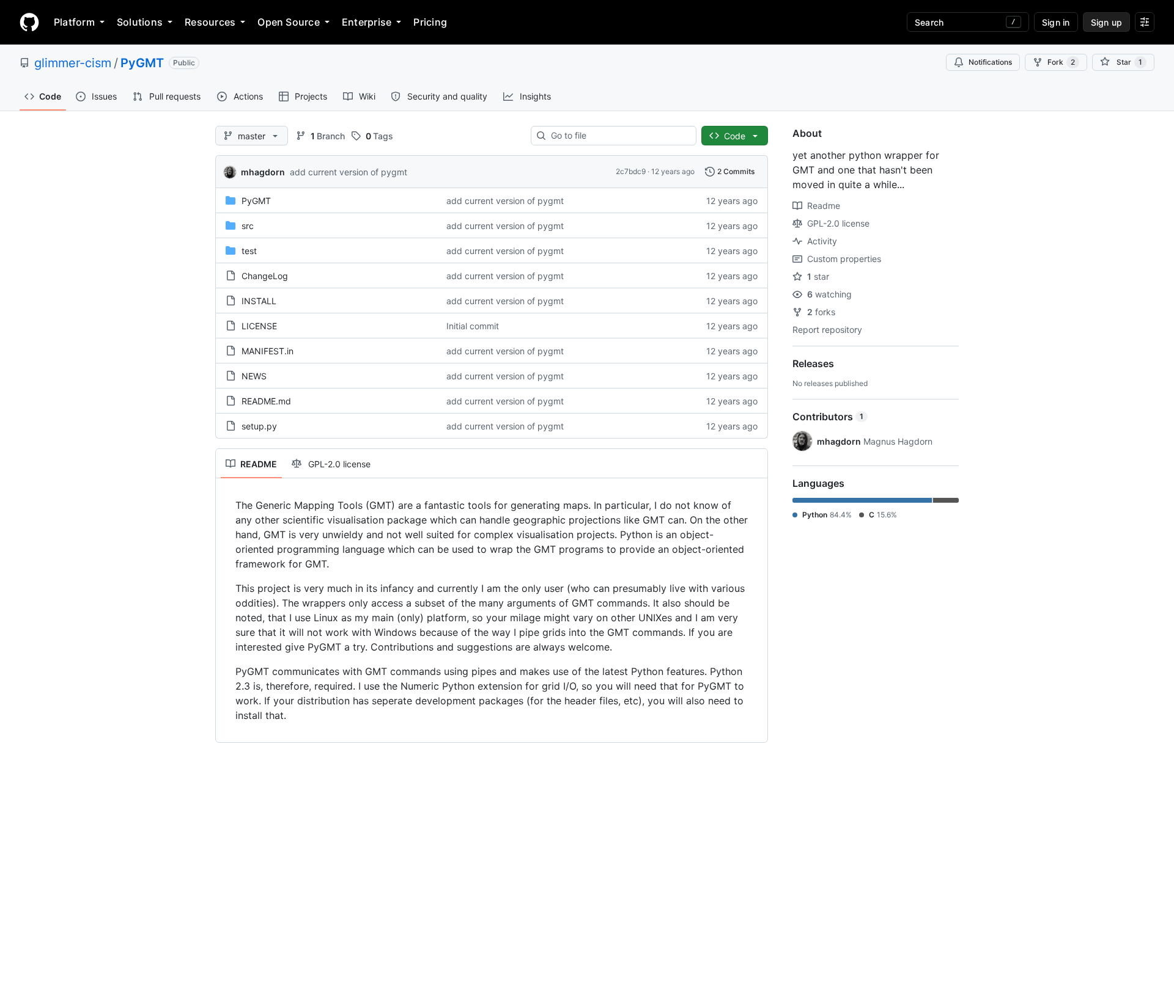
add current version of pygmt (348, 172)
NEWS (254, 376)
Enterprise (366, 22)
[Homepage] (29, 22)
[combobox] (618, 135)
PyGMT (142, 63)
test (249, 251)
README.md (266, 401)
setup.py (259, 426)
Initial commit (472, 326)
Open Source (288, 22)
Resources (210, 22)
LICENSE (259, 326)
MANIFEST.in (268, 351)
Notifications (990, 62)
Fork (1061, 62)
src (248, 226)
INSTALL (259, 301)
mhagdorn (263, 172)
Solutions (140, 22)
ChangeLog (265, 276)
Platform (74, 22)
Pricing (430, 22)
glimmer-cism (72, 63)
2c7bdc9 (631, 171)
